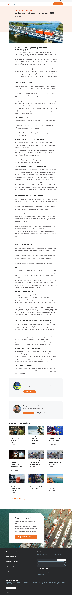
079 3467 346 (44, 412)
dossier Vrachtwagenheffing (27, 113)
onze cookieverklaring (40, 583)
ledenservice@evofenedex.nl (21, 373)
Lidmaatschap (58, 4)
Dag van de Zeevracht (23, 240)
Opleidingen (48, 4)
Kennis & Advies (39, 4)
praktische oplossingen (21, 371)
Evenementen (31, 0)
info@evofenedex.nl (16, 0)
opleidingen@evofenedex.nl (12, 566)
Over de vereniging (44, 0)
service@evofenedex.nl (11, 556)
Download (50, 0)
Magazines (25, 0)
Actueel (37, 0)
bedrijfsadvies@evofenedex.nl (12, 561)
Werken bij (56, 0)
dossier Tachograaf (50, 76)
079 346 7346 (8, 0)
